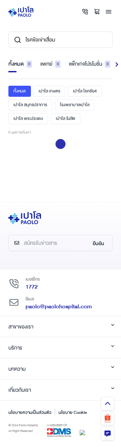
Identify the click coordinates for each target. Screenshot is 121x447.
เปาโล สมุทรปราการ (30, 104)
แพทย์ (49, 64)
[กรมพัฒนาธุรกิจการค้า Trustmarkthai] (82, 432)
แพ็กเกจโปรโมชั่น (89, 64)
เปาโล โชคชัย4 (85, 91)
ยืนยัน (98, 243)
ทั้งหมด (19, 64)
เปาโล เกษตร (49, 91)
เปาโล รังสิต (65, 118)
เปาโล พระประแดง (28, 118)
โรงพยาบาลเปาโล (74, 104)
